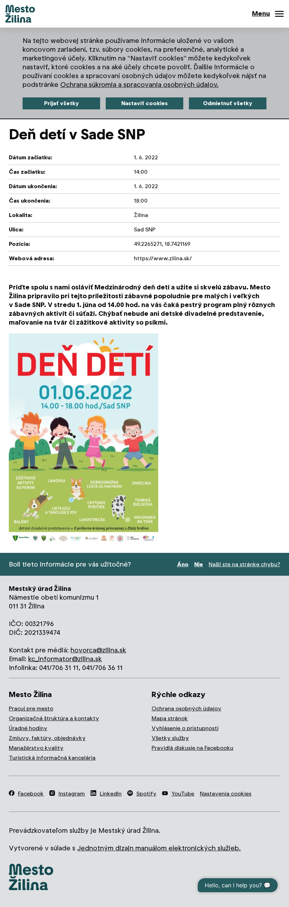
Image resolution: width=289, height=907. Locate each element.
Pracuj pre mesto (31, 708)
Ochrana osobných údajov (186, 708)
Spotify (146, 794)
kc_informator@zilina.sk (65, 659)
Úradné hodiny (28, 728)
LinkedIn (111, 794)
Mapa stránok (170, 718)
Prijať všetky (61, 103)
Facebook (31, 794)
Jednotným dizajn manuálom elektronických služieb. (159, 848)
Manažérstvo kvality (36, 748)
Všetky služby (170, 738)
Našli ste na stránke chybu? (244, 564)
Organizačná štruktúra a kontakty (54, 718)
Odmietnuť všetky (227, 103)
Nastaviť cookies (144, 103)
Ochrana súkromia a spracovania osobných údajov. (139, 84)
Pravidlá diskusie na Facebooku (192, 748)
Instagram (72, 794)
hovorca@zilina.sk (98, 650)
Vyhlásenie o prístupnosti (185, 728)
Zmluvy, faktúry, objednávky (47, 738)
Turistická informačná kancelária (52, 758)
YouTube (182, 794)
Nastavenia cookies (225, 794)
